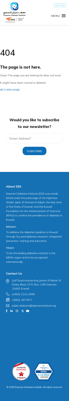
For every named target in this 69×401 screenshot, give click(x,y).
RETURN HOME (10, 89)
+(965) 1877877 (22, 300)
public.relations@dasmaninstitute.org (34, 305)
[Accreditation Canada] (21, 371)
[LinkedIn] (11, 311)
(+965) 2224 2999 (23, 294)
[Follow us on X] (22, 311)
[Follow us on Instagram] (17, 311)
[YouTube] (27, 311)
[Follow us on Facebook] (6, 311)
